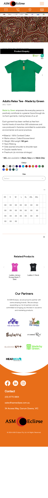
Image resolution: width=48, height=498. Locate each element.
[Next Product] (44, 267)
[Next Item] (42, 75)
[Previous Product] (3, 267)
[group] (24, 271)
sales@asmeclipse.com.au (17, 402)
